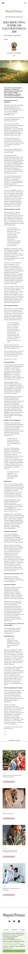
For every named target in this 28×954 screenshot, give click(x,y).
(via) (5, 731)
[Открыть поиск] (25, 3)
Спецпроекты (14, 929)
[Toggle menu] (3, 3)
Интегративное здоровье (9, 781)
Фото (5, 734)
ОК (14, 951)
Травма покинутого (8, 813)
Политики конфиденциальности (11, 944)
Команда (22, 929)
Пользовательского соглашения (11, 943)
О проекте (6, 929)
